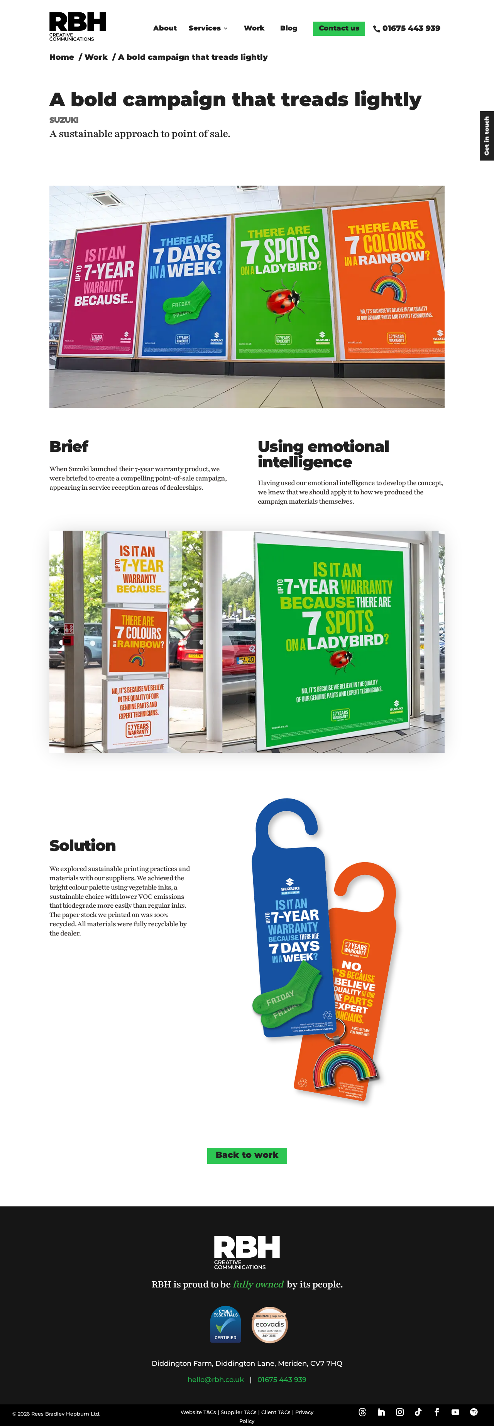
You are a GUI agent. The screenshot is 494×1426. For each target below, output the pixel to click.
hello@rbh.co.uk (216, 1379)
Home (61, 57)
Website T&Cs (198, 1412)
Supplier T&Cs (239, 1412)
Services (205, 28)
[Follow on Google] (364, 1412)
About (165, 28)
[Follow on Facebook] (437, 1412)
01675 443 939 (411, 28)
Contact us (339, 28)
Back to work (247, 1155)
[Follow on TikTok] (418, 1412)
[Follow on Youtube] (455, 1412)
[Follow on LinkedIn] (381, 1412)
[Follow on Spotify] (474, 1412)
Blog (289, 28)
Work (254, 28)
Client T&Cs (276, 1412)
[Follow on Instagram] (400, 1412)
